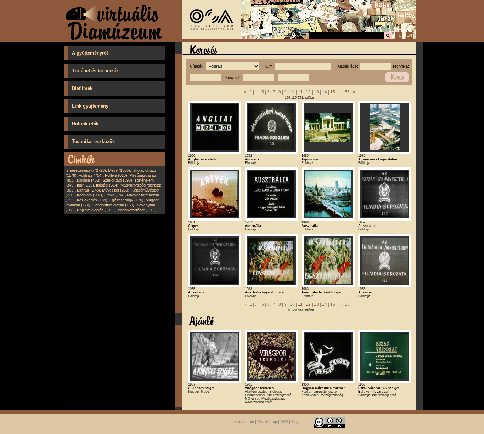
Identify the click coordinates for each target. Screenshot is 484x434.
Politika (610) (116, 175)
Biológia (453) (88, 180)
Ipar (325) (85, 185)
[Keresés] (388, 37)
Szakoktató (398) (117, 180)
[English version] (409, 37)
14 (324, 92)
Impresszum (243, 421)
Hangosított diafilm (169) (113, 205)
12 (308, 92)
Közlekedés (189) (92, 200)
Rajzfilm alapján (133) (95, 210)
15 (332, 92)
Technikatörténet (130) (135, 210)
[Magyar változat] (398, 37)
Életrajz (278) (88, 190)
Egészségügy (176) (126, 200)
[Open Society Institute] (211, 37)
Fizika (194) (114, 195)
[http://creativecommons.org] (329, 421)
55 (347, 92)
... (158, 210)
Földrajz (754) (91, 175)
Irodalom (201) (89, 195)
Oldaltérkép (267, 421)
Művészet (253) (115, 190)
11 (300, 92)
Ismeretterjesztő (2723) (86, 170)
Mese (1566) (119, 170)
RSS (284, 421)
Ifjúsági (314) (107, 185)
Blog (295, 421)
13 (316, 92)
